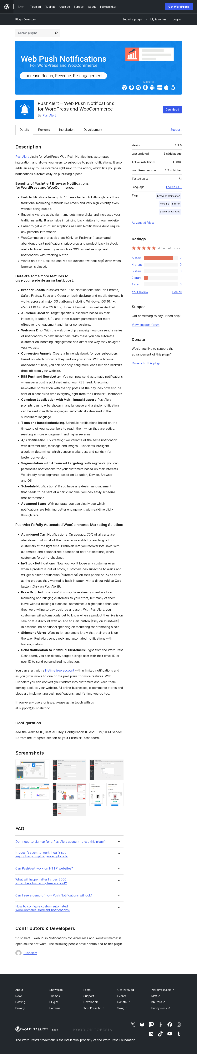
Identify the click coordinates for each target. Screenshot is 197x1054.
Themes (54, 996)
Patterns (54, 1008)
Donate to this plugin (146, 363)
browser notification (168, 196)
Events (121, 996)
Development (92, 130)
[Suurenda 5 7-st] (81, 808)
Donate (123, 1002)
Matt (155, 996)
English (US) (174, 187)
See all (177, 292)
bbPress (158, 1002)
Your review (140, 292)
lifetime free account (59, 670)
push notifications (170, 211)
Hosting (20, 1002)
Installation (66, 130)
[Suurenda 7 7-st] (118, 788)
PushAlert (49, 115)
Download (172, 109)
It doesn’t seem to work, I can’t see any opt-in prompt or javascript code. (41, 854)
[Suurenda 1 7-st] (44, 765)
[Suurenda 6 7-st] (118, 765)
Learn (87, 989)
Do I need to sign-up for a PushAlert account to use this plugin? (60, 842)
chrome (164, 203)
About (19, 989)
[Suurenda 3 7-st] (81, 765)
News (19, 996)
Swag (122, 1008)
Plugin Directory (25, 19)
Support (176, 130)
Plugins (53, 1002)
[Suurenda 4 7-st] (81, 788)
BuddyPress (160, 1008)
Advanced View (143, 223)
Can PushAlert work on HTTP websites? (44, 868)
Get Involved (125, 989)
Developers (90, 1002)
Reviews (44, 130)
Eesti (55, 1029)
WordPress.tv (93, 1008)
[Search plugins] (56, 33)
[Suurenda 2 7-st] (44, 789)
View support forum (145, 325)
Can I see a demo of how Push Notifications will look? (54, 895)
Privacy (20, 1008)
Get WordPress (178, 6)
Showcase (56, 989)
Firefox (176, 203)
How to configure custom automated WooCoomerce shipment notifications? (42, 908)
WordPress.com (163, 989)
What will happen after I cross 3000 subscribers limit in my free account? (41, 881)
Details (24, 130)
